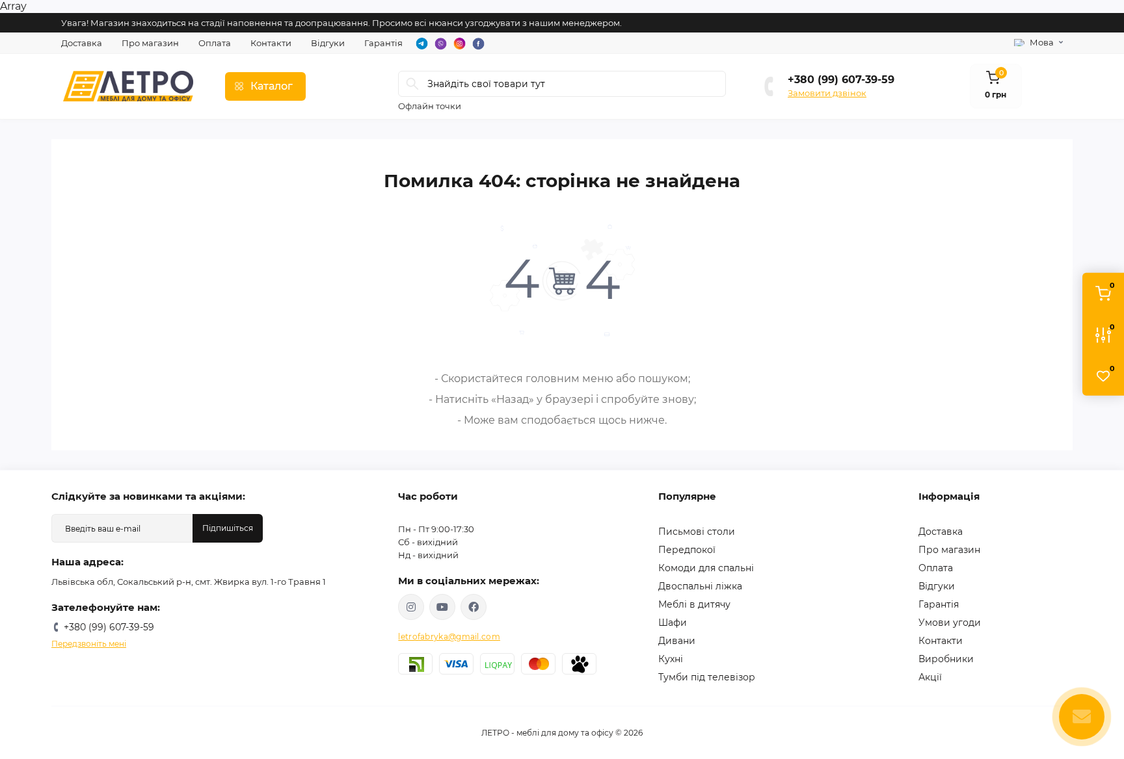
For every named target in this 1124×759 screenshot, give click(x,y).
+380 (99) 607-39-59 (841, 79)
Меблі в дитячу (694, 604)
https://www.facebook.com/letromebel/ (474, 607)
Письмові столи (696, 531)
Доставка (81, 43)
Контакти (270, 43)
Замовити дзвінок (827, 93)
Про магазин (150, 43)
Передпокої (687, 550)
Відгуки (328, 43)
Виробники (946, 659)
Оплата (214, 43)
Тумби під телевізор (706, 677)
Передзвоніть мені (88, 644)
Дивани (676, 641)
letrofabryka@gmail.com (449, 636)
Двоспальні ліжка (700, 586)
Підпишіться (227, 528)
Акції (930, 677)
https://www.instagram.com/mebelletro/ (411, 607)
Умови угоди (949, 622)
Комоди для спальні (706, 568)
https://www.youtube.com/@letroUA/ (442, 607)
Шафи (672, 622)
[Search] (412, 84)
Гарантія (383, 43)
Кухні (670, 659)
